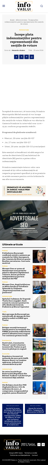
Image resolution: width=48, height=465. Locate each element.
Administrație (21, 20)
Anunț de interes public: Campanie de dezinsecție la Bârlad (35, 410)
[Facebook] (16, 57)
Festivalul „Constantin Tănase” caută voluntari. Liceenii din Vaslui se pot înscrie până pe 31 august (14, 346)
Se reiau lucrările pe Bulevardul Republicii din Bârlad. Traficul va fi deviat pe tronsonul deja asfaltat (16, 374)
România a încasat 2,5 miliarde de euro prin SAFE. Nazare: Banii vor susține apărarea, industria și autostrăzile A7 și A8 (15, 360)
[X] (21, 57)
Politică (4, 250)
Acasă (12, 20)
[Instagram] (43, 444)
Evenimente (6, 340)
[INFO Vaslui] (24, 6)
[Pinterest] (26, 57)
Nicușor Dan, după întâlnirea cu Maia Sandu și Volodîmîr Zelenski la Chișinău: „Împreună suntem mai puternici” (16, 288)
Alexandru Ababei (18, 50)
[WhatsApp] (31, 57)
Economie (5, 354)
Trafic (4, 311)
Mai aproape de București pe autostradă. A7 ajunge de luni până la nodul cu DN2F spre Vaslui (16, 317)
